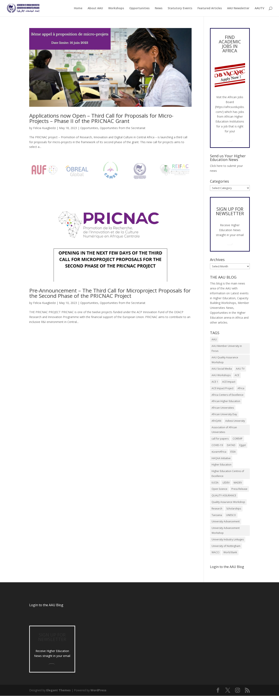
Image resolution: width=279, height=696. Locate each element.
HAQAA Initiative (221, 458)
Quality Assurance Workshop (228, 502)
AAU (214, 339)
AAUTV (259, 8)
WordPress (98, 690)
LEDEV (226, 482)
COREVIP (237, 438)
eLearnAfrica (219, 451)
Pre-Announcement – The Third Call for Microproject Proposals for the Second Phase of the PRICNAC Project (110, 293)
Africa (241, 388)
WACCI (215, 552)
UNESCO (231, 515)
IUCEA (215, 482)
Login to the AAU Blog (46, 605)
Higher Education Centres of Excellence (228, 473)
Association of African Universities (224, 430)
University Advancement (226, 521)
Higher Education (221, 464)
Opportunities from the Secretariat (122, 128)
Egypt (242, 445)
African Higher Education (226, 401)
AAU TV (240, 368)
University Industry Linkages (228, 539)
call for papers (220, 438)
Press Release (239, 489)
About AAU (95, 8)
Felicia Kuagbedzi (44, 128)
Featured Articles (210, 8)
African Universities (223, 407)
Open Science (219, 489)
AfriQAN (216, 421)
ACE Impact (228, 381)
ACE (237, 375)
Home (78, 8)
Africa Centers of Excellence (227, 395)
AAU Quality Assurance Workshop (225, 360)
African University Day (224, 414)
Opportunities (139, 8)
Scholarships (233, 508)
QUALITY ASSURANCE (224, 495)
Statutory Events (180, 8)
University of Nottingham (226, 546)
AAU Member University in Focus (227, 348)
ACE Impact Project (222, 388)
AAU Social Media (222, 368)
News (158, 8)
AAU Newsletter (238, 8)
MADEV (238, 482)
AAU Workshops (221, 375)
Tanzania (217, 515)
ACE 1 (215, 381)
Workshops (116, 8)
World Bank (230, 552)
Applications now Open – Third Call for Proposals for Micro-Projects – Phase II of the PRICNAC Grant (101, 118)
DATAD (231, 445)
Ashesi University (235, 421)
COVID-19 (217, 445)
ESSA (233, 451)
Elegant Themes (58, 690)
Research (217, 508)
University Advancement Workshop (226, 530)
